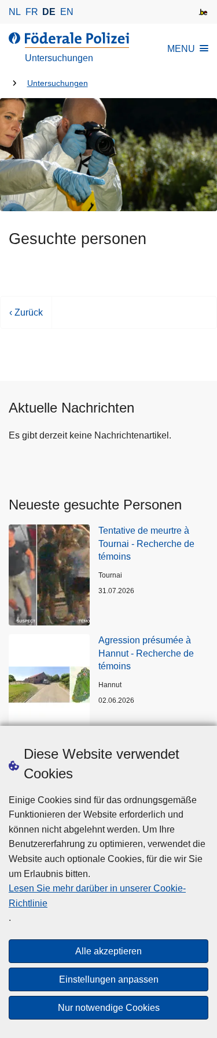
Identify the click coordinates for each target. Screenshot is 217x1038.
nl (15, 12)
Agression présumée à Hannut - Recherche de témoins (146, 653)
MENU (181, 49)
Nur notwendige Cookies (109, 1008)
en (66, 12)
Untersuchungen (57, 83)
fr (31, 12)
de (49, 12)
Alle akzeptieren (108, 951)
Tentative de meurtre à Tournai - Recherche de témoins (146, 543)
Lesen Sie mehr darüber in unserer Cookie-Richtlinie (97, 895)
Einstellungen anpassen (109, 979)
